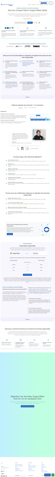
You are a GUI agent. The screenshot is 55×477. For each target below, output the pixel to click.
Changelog (17, 467)
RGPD (42, 465)
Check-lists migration (31, 464)
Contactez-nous (44, 464)
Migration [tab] (25, 107)
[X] (6, 473)
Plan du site (30, 467)
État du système (31, 468)
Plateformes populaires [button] (19, 468)
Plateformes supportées (19, 463)
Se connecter (40, 1)
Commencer (28, 97)
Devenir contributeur (18, 476)
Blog (29, 462)
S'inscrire (30, 22)
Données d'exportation (27, 18)
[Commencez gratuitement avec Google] (36, 23)
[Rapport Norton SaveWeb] (2, 471)
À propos (42, 462)
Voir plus (34, 146)
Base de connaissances (32, 463)
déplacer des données (13, 64)
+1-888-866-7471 (3, 466)
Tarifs (16, 464)
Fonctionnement (17, 465)
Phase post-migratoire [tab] (32, 107)
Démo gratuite (46, 1)
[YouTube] (3, 473)
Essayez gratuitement (27, 272)
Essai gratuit (10, 231)
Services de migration (18, 462)
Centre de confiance (44, 469)
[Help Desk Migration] (1, 461)
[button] (30, 4)
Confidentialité (43, 476)
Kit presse (30, 465)
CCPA (42, 467)
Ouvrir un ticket (43, 468)
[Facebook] (1, 473)
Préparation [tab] (21, 107)
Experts (42, 463)
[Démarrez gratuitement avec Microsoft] (39, 23)
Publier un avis (30, 476)
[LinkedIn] (5, 473)
